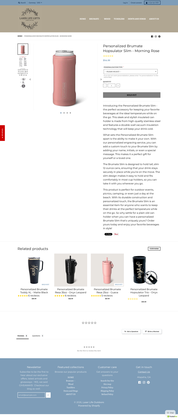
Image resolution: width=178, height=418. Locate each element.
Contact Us (144, 372)
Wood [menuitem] (107, 18)
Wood (70, 384)
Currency (32, 2)
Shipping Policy (107, 390)
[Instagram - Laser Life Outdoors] (156, 36)
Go (48, 395)
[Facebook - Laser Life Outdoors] (152, 36)
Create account (136, 2)
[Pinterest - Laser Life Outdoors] (159, 36)
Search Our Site (107, 380)
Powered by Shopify (89, 405)
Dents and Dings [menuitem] (137, 18)
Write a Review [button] (153, 331)
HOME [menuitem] (83, 18)
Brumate (70, 380)
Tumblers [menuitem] (119, 18)
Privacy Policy (107, 387)
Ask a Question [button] (132, 331)
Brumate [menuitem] (94, 18)
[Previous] (30, 79)
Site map (107, 384)
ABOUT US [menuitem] (154, 18)
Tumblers (71, 387)
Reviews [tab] (21, 336)
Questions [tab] (36, 336)
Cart (153, 2)
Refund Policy (107, 394)
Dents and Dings (70, 390)
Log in (125, 2)
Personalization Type (113, 67)
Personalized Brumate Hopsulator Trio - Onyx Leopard (144, 292)
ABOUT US (70, 394)
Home (20, 36)
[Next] (100, 79)
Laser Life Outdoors (93, 402)
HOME (71, 377)
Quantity (107, 82)
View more (154, 249)
